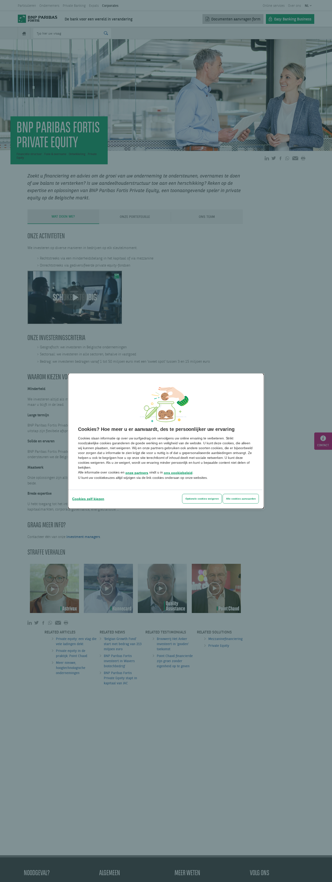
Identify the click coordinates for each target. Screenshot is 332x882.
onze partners (136, 472)
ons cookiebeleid (178, 472)
